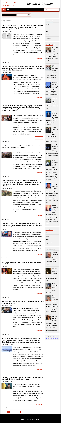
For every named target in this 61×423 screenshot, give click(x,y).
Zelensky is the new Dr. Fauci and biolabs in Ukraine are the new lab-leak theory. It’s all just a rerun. (22, 378)
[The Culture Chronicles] (4, 9)
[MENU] (8, 9)
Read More (39, 58)
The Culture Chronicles (9, 4)
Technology (48, 38)
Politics (7, 62)
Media (47, 31)
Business (48, 24)
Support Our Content (50, 243)
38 (17, 412)
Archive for (22, 15)
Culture (47, 28)
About (47, 232)
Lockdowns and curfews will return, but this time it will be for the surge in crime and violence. (22, 146)
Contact (47, 236)
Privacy (47, 239)
